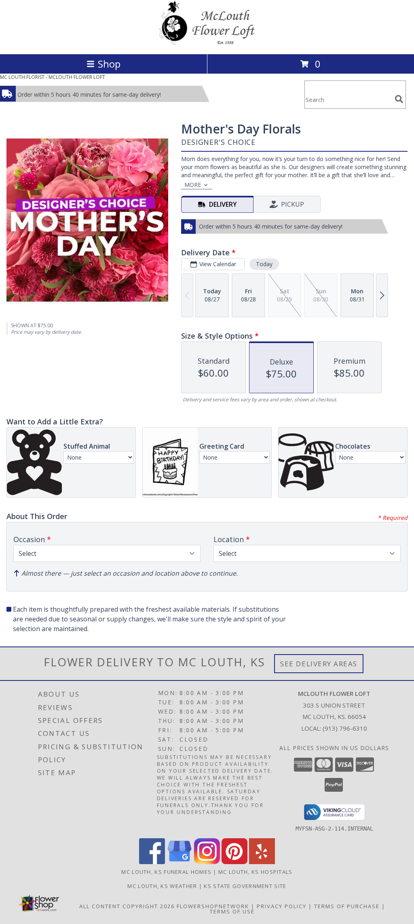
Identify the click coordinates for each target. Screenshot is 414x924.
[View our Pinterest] (234, 862)
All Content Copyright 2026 (127, 906)
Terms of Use (232, 911)
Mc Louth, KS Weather (162, 886)
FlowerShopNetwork (213, 906)
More (192, 185)
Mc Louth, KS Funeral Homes (166, 871)
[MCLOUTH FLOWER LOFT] (207, 42)
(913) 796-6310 (345, 728)
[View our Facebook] (152, 862)
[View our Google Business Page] (179, 862)
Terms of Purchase (347, 906)
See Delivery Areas (318, 663)
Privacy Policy (281, 906)
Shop (109, 63)
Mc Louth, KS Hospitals (255, 871)
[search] (399, 99)
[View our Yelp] (262, 862)
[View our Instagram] (207, 862)
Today (264, 264)
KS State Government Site (245, 886)
